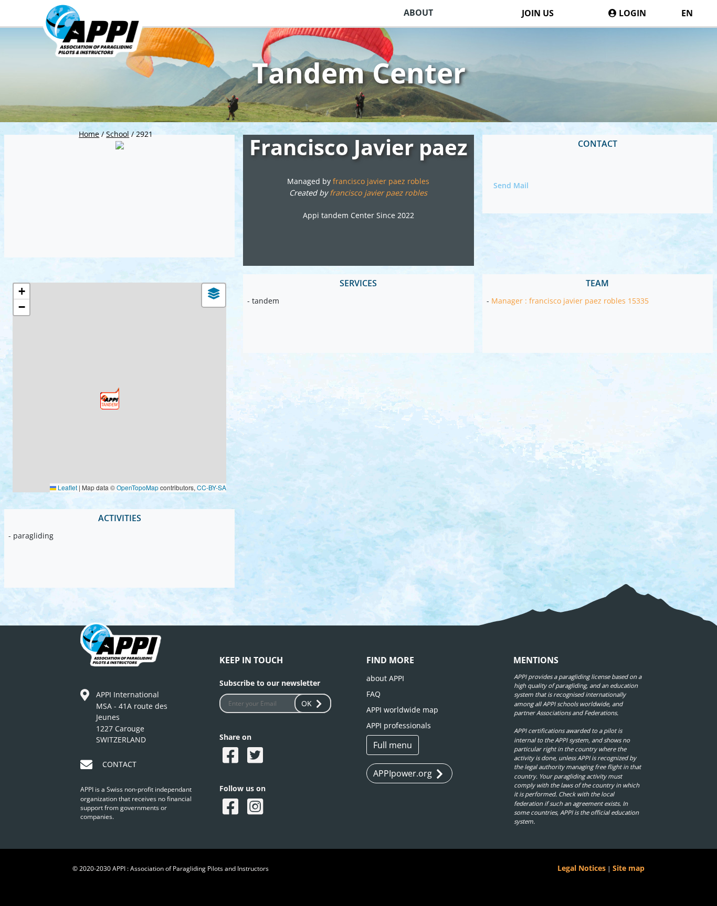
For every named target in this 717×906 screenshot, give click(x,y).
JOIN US (538, 13)
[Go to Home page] (101, 43)
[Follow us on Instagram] (256, 807)
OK (306, 703)
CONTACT (119, 764)
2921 (144, 134)
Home (89, 134)
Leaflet (66, 487)
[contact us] (87, 766)
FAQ (373, 694)
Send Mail (511, 185)
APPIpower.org (402, 773)
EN (687, 13)
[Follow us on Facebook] (231, 807)
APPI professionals (398, 725)
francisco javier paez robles (381, 181)
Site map (629, 868)
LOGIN (631, 13)
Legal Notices (581, 868)
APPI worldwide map (402, 710)
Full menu (392, 745)
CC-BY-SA (211, 487)
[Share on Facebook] (231, 756)
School (117, 134)
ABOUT (418, 12)
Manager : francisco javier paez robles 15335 (570, 301)
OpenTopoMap (138, 487)
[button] (109, 398)
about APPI (385, 678)
